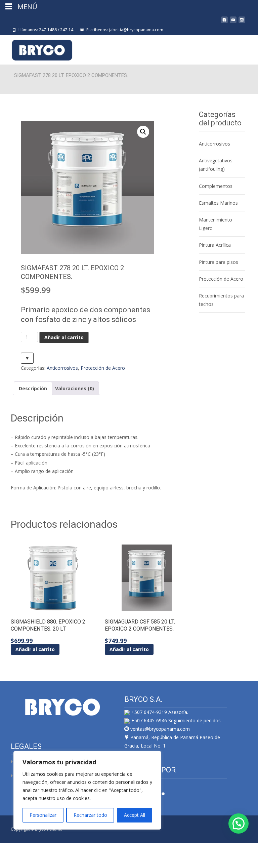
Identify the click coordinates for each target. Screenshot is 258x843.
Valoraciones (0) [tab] (74, 388)
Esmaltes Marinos (218, 203)
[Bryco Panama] (36, 48)
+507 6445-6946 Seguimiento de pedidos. (176, 720)
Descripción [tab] (33, 388)
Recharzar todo (90, 815)
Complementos (215, 186)
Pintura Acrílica (215, 245)
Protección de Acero (103, 368)
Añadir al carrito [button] (35, 649)
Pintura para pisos (218, 262)
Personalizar (43, 815)
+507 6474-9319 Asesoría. (159, 712)
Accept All (134, 815)
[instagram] (242, 22)
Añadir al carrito (64, 337)
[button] (143, 132)
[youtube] (233, 22)
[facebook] (224, 22)
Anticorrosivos (62, 368)
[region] (87, 790)
